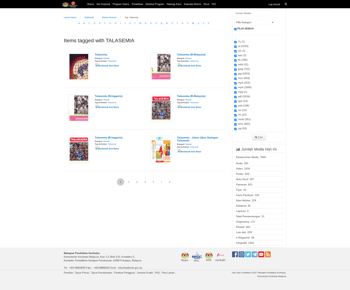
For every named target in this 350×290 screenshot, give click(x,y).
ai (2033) (242, 46)
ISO (214, 4)
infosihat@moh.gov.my (130, 267)
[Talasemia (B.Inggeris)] (78, 107)
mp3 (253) (243, 82)
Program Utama (121, 4)
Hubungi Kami (174, 4)
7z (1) (241, 41)
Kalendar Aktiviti (192, 4)
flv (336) (242, 59)
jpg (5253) (243, 73)
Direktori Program (155, 4)
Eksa (206, 4)
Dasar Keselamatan (101, 272)
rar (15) (242, 110)
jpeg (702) (243, 68)
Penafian (68, 272)
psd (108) (243, 105)
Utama (90, 4)
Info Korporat (103, 4)
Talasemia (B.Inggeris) (108, 96)
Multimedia (89, 17)
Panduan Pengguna (124, 272)
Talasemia (101, 54)
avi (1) (241, 50)
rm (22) (242, 114)
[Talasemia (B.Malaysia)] (161, 66)
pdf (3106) (243, 96)
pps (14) (242, 100)
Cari (260, 137)
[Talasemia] (78, 66)
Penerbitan (137, 4)
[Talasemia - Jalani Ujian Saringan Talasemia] (161, 149)
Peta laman (168, 272)
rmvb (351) (244, 119)
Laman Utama (70, 17)
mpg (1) (242, 91)
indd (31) (242, 64)
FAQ (157, 272)
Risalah (106, 58)
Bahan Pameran (109, 17)
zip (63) (242, 128)
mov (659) (243, 78)
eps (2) (241, 55)
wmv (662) (243, 123)
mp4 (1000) (244, 87)
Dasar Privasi (82, 272)
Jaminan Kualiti (145, 272)
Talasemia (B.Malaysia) (191, 54)
